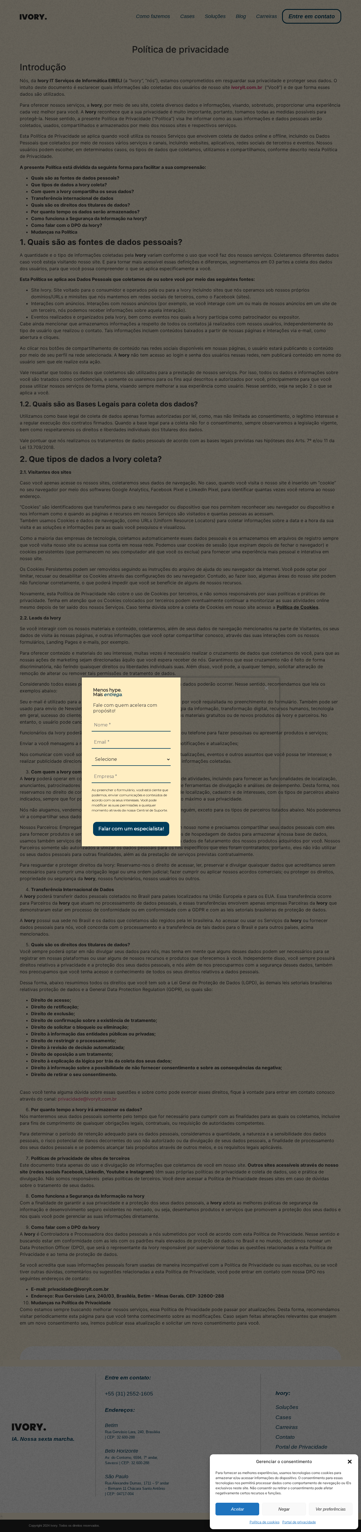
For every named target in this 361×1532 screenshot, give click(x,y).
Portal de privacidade (299, 1522)
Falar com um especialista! (131, 828)
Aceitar (237, 1509)
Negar (284, 1509)
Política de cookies (264, 1522)
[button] (350, 1461)
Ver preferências (331, 1509)
